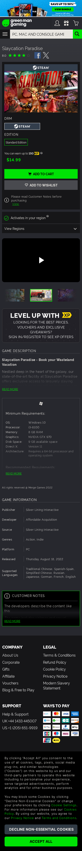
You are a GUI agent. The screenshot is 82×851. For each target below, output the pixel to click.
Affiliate (8, 676)
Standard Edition (16, 142)
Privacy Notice (55, 676)
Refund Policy (54, 662)
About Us (10, 654)
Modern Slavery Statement (56, 685)
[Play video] (41, 260)
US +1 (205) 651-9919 (20, 727)
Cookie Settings (64, 805)
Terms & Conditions (59, 654)
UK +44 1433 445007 (19, 720)
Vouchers (10, 682)
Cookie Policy (54, 668)
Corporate (11, 662)
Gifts (6, 668)
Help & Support (15, 713)
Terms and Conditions (59, 818)
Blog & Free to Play (18, 689)
